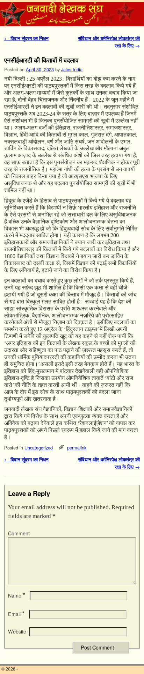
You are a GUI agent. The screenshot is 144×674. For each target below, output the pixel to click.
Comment (19, 533)
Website (17, 631)
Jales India (71, 69)
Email (16, 613)
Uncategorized (38, 447)
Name (16, 595)
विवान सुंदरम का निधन (26, 38)
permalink (76, 447)
